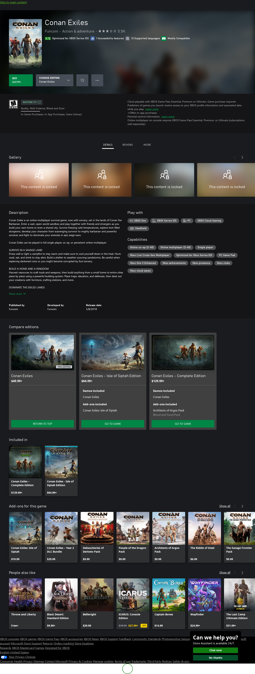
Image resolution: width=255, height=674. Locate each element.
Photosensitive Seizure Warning (182, 639)
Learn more (151, 109)
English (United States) (14, 652)
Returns (48, 643)
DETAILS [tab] (107, 144)
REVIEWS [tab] (127, 144)
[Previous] (235, 157)
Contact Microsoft (56, 661)
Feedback (125, 639)
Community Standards (146, 639)
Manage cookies (103, 661)
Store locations (84, 643)
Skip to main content (13, 2)
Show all (224, 506)
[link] (25, 470)
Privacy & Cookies (80, 661)
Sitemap (38, 661)
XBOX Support (109, 639)
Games (39, 648)
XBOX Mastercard (23, 648)
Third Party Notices (159, 661)
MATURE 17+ (30, 102)
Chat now (215, 650)
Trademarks (138, 661)
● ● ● (97, 80)
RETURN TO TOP (42, 423)
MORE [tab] (147, 144)
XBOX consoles (9, 639)
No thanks (215, 657)
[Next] (242, 157)
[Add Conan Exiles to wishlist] (82, 80)
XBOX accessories (71, 639)
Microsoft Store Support (26, 643)
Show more (15, 293)
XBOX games (28, 639)
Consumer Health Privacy (16, 661)
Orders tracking (64, 643)
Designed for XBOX (57, 648)
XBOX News (91, 639)
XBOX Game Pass (48, 639)
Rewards (5, 648)
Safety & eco (180, 661)
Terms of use (122, 661)
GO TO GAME (113, 423)
